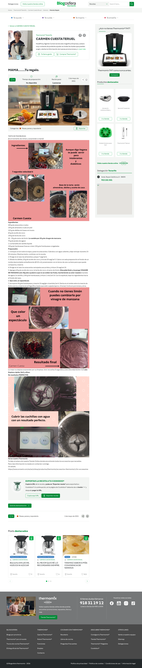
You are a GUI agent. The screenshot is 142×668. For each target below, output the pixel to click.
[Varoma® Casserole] (123, 98)
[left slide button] (10, 581)
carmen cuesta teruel (34, 10)
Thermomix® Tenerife (20, 10)
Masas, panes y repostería (18, 557)
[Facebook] (111, 603)
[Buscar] (132, 4)
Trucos (67, 557)
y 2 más (74, 557)
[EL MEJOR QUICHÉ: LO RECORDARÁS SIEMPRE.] (48, 547)
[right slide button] (87, 581)
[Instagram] (126, 603)
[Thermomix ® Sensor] (123, 132)
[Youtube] (119, 603)
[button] (98, 4)
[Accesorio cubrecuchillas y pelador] (105, 98)
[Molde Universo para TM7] (105, 132)
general (45, 10)
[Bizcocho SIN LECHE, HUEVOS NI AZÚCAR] (21, 547)
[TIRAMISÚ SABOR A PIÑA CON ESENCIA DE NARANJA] (76, 547)
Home (10, 10)
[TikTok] (133, 603)
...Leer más (82, 49)
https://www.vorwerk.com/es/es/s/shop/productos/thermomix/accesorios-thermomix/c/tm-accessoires (48, 469)
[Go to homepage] (66, 4)
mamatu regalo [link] (54, 10)
